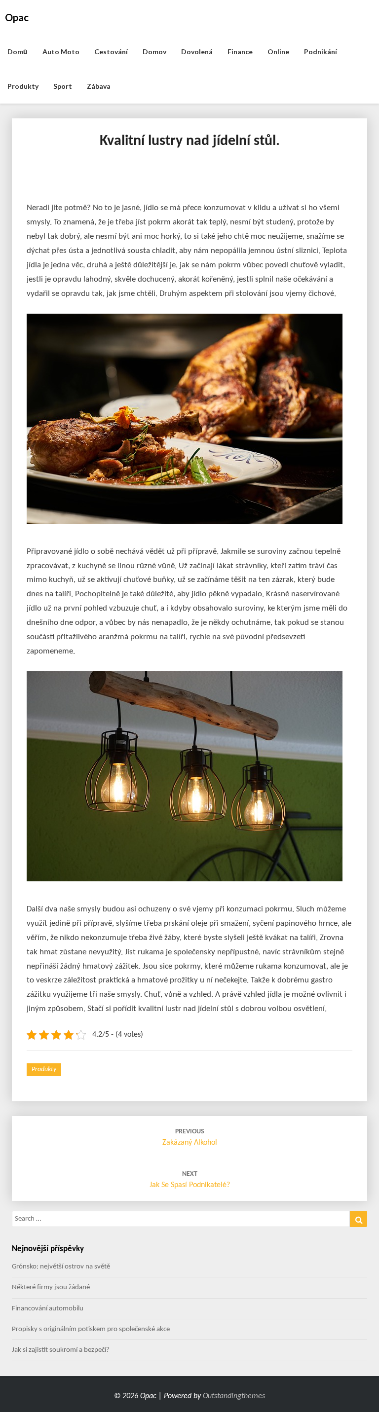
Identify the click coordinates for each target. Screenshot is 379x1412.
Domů (17, 51)
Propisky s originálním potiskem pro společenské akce (91, 1329)
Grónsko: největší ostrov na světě (61, 1266)
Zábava (99, 86)
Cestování (111, 51)
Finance (240, 51)
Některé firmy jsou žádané (51, 1287)
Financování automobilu (47, 1308)
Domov (154, 51)
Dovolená (197, 51)
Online (278, 51)
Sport (62, 86)
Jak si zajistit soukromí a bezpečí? (61, 1350)
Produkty (22, 86)
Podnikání (320, 51)
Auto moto (60, 51)
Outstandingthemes (234, 1396)
